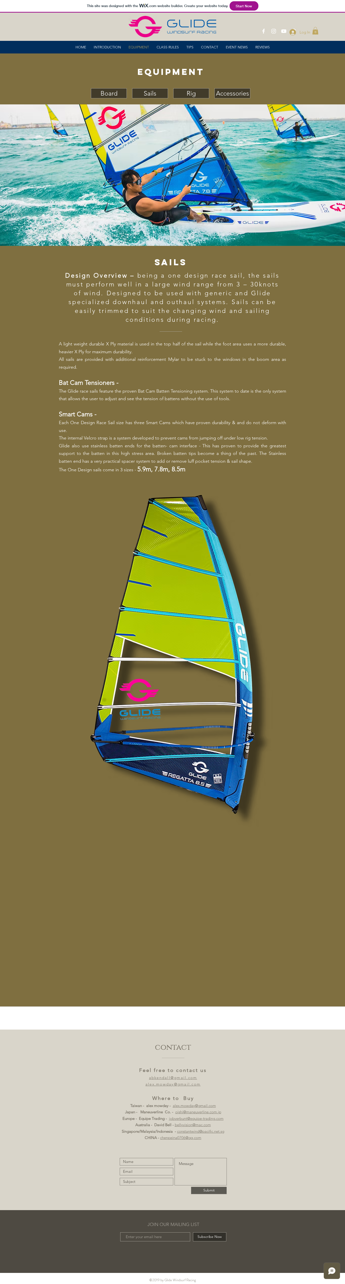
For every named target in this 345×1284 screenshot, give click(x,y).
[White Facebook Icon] (263, 31)
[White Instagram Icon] (273, 31)
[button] (315, 31)
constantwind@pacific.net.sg (200, 1131)
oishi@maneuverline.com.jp (198, 1112)
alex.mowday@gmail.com (194, 1105)
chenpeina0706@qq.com (180, 1137)
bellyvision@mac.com (193, 1124)
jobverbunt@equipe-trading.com (196, 1118)
